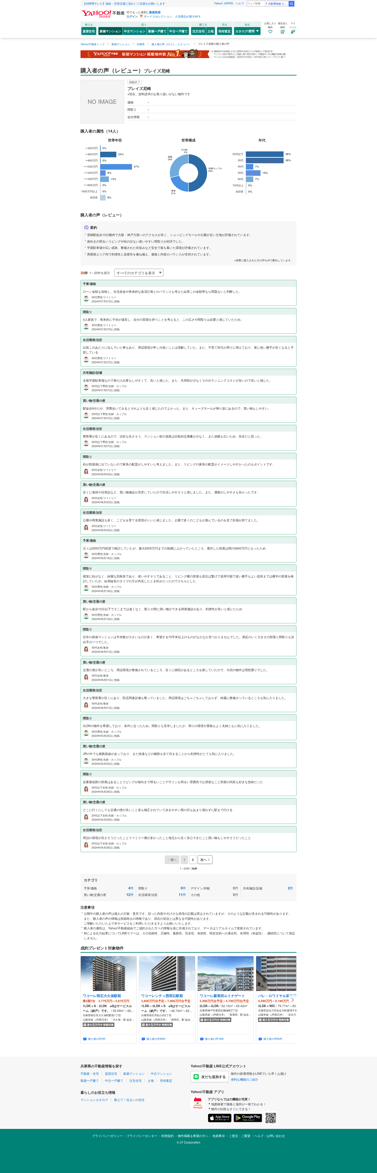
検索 (291, 4)
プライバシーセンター (142, 1135)
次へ (203, 859)
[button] (292, 1000)
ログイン (132, 16)
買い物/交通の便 (109, 894)
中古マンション (134, 31)
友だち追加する (213, 1076)
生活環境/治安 (162, 894)
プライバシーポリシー (107, 1135)
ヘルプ (239, 3)
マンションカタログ (94, 1099)
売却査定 (224, 31)
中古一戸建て (178, 31)
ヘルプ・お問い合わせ (269, 1135)
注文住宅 (198, 31)
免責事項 (218, 1135)
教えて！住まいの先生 (129, 1099)
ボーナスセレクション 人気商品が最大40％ (172, 16)
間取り (162, 888)
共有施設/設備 (268, 888)
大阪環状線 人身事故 (278, 3)
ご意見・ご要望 (239, 1135)
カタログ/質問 (245, 31)
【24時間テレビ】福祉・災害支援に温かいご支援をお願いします (124, 3)
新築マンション (110, 31)
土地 (210, 31)
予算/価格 (109, 888)
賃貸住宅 (89, 31)
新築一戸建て (157, 31)
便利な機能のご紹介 (244, 1079)
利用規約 (167, 1135)
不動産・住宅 (90, 1073)
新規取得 (155, 12)
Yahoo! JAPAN (223, 3)
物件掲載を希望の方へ (193, 1135)
